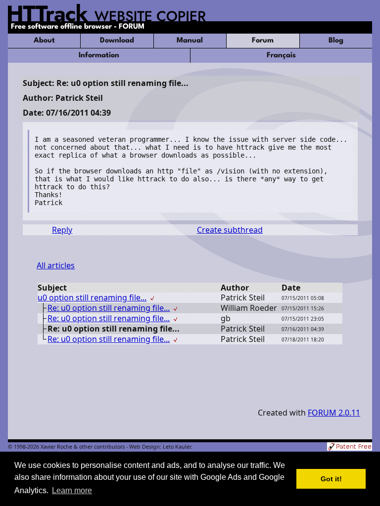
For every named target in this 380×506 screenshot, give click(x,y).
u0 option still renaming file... (92, 297)
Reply (62, 229)
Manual (190, 40)
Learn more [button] (72, 490)
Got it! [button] (331, 479)
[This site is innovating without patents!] (349, 447)
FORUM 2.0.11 (334, 412)
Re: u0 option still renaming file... (109, 307)
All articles (56, 265)
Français (281, 55)
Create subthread (230, 229)
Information (99, 55)
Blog (336, 40)
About (44, 40)
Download (117, 40)
